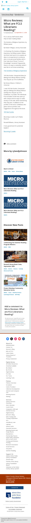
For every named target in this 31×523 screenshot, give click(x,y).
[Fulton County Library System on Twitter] (11, 338)
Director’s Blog (10, 349)
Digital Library (10, 372)
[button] (2, 2)
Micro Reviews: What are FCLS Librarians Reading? (13, 211)
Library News (19, 171)
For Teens (9, 376)
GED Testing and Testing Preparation (12, 417)
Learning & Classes (9, 294)
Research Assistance (12, 444)
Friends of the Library (12, 461)
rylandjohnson (9, 32)
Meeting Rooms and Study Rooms (12, 431)
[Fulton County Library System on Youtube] (19, 338)
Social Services (10, 446)
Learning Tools (10, 378)
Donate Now (9, 459)
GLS (7, 420)
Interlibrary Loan (10, 422)
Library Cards (10, 426)
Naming (8, 396)
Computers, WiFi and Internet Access (12, 410)
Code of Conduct (10, 387)
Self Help (17, 294)
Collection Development (13, 389)
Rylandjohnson (19, 14)
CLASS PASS (9, 407)
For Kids (8, 374)
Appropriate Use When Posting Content (14, 322)
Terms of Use (10, 507)
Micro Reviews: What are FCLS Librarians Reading (13, 190)
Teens (13, 171)
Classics (15, 269)
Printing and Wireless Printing (12, 441)
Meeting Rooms (10, 394)
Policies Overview (11, 383)
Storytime (9, 448)
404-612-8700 (10, 482)
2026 (9, 247)
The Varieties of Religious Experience (15, 71)
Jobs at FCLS (9, 351)
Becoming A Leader (10, 131)
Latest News (9, 353)
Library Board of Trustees (10, 356)
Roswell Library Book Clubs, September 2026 (13, 265)
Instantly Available (11, 366)
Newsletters (9, 434)
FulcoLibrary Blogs (7, 14)
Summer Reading (11, 450)
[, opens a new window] (14, 498)
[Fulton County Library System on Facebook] (7, 338)
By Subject (9, 368)
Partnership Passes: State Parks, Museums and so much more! (12, 437)
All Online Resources (12, 364)
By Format (9, 370)
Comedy (21, 269)
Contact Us (9, 347)
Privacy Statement (11, 359)
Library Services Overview (10, 402)
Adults (5, 171)
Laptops (8, 424)
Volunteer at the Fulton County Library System (12, 467)
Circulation (9, 385)
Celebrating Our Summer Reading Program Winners (15, 243)
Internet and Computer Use (12, 391)
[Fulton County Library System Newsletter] (23, 338)
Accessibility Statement (15, 509)
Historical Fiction (8, 271)
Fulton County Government (13, 501)
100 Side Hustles (9, 112)
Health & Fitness (17, 292)
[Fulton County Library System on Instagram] (15, 338)
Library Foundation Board (11, 464)
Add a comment (11, 144)
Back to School (8, 169)
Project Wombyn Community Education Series (13, 289)
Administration (10, 345)
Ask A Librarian (10, 405)
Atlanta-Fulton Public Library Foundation (12, 456)
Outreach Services (11, 428)
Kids (9, 171)
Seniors (10, 269)
